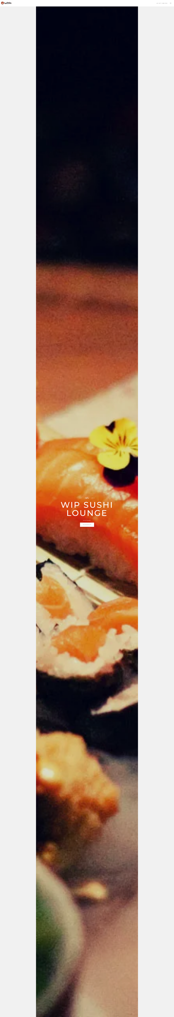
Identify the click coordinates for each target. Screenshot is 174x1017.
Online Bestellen (87, 524)
